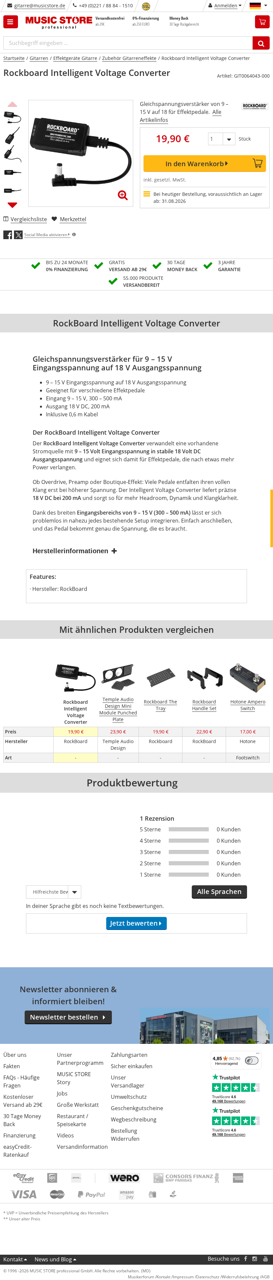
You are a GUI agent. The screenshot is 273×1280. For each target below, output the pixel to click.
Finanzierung (19, 1135)
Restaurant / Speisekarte (72, 1120)
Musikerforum (141, 1277)
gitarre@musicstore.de (39, 5)
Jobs (62, 1093)
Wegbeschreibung (133, 1119)
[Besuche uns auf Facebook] (245, 1259)
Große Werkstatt (78, 1104)
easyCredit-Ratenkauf (17, 1150)
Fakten (11, 1066)
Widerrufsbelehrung (240, 1277)
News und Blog (53, 1259)
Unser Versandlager (127, 1081)
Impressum (183, 1277)
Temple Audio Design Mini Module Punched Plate (118, 709)
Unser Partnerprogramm (80, 1059)
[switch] (251, 1061)
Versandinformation (82, 1146)
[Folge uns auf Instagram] (255, 1259)
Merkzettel (73, 219)
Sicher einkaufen (131, 1066)
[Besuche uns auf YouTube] (266, 1259)
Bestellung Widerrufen (125, 1134)
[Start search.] (261, 43)
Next (12, 205)
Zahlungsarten (129, 1055)
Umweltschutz (128, 1096)
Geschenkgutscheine (137, 1108)
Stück (245, 139)
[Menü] (258, 1055)
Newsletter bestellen (64, 1017)
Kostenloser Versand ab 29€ (22, 1100)
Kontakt (13, 1259)
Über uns (15, 1055)
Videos (65, 1135)
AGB (265, 1277)
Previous (12, 103)
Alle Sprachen (219, 891)
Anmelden (225, 5)
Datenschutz (207, 1277)
